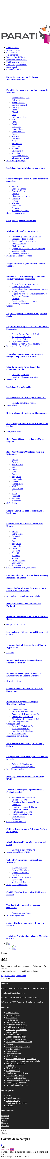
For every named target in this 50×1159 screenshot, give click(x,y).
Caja (12, 1149)
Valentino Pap (17, 151)
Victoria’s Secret (18, 560)
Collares (15, 193)
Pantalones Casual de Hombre (19, 256)
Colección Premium (14, 69)
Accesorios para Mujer (15, 160)
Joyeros (15, 201)
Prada (14, 141)
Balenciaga (16, 100)
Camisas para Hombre (21, 286)
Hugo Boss (16, 476)
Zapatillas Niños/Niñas (21, 336)
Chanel (15, 112)
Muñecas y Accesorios (21, 877)
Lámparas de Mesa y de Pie (23, 766)
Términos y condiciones (16, 64)
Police (14, 491)
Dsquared (16, 536)
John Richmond (18, 131)
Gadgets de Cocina (20, 809)
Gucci (14, 124)
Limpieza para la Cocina (22, 814)
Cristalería (16, 819)
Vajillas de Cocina (19, 800)
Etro (13, 119)
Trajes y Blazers (18, 291)
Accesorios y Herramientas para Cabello (23, 596)
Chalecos (15, 298)
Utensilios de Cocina (15, 769)
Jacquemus (16, 126)
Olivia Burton (17, 488)
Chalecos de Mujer (20, 246)
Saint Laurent (17, 146)
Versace (15, 558)
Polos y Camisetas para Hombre (25, 284)
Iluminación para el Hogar (17, 736)
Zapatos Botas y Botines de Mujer (26, 334)
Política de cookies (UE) (16, 60)
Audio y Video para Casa (22, 712)
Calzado (9, 306)
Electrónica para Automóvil (23, 850)
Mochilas (15, 203)
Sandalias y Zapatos (20, 296)
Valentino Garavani (20, 155)
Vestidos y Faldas (19, 251)
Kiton (14, 134)
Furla (14, 472)
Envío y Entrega (13, 1100)
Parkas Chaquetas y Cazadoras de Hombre (30, 289)
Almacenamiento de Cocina (23, 797)
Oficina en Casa (13, 724)
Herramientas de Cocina (22, 812)
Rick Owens (17, 143)
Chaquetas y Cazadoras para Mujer (26, 236)
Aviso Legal (11, 67)
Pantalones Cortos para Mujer (24, 241)
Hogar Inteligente (13, 681)
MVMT (15, 486)
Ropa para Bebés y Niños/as (18, 346)
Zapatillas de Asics (19, 339)
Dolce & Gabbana (19, 117)
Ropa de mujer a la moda (16, 213)
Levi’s (14, 548)
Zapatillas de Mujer (20, 341)
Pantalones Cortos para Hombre (25, 301)
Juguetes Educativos (20, 870)
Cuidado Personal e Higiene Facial (21, 568)
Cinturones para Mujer (21, 196)
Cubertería (16, 804)
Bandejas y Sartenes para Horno (25, 802)
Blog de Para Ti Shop (15, 57)
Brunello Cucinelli (19, 105)
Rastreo (9, 1105)
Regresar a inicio (8, 975)
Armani (15, 462)
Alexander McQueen (20, 98)
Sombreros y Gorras (20, 210)
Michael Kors (17, 484)
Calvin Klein (17, 534)
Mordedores (17, 880)
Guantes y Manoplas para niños (25, 377)
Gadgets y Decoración (15, 624)
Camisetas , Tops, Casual (22, 239)
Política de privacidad (15, 62)
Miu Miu (15, 136)
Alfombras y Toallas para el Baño (26, 719)
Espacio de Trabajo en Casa (23, 726)
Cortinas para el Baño (21, 721)
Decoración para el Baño (22, 716)
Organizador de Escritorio (22, 731)
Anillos (15, 186)
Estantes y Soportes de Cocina (24, 807)
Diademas (16, 198)
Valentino (16, 153)
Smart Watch (11, 405)
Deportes (10, 653)
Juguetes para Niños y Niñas (18, 852)
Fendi (14, 122)
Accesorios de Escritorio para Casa (26, 714)
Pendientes (16, 206)
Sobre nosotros (12, 47)
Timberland (16, 501)
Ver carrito (5, 1149)
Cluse (14, 469)
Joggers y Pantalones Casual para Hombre (29, 294)
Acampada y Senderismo (16, 884)
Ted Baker (16, 498)
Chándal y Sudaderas (21, 303)
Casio (14, 467)
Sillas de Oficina (19, 733)
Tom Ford (16, 148)
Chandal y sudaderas (20, 253)
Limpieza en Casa (19, 709)
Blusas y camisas (19, 244)
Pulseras (15, 208)
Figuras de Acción (19, 868)
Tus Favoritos (12, 55)
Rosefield (16, 496)
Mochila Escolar (13, 379)
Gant (14, 539)
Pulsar (14, 493)
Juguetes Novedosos (20, 872)
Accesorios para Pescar (21, 913)
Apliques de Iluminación (22, 764)
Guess (14, 474)
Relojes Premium (13, 431)
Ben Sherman (17, 464)
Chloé (14, 110)
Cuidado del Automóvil (16, 821)
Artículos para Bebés (20, 374)
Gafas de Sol (11, 503)
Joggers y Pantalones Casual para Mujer (28, 248)
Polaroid (15, 553)
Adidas (15, 459)
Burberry (15, 107)
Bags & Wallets (18, 191)
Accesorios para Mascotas (17, 915)
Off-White (16, 139)
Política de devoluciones (16, 1103)
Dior (14, 114)
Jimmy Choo (17, 129)
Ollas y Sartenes (18, 817)
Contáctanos (11, 52)
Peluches (15, 875)
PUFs (8, 1096)
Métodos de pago (13, 1098)
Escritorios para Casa (20, 728)
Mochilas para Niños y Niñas (24, 403)
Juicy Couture (17, 479)
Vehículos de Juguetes (21, 882)
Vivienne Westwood (20, 158)
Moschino (16, 551)
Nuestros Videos (13, 50)
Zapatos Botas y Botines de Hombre (27, 344)
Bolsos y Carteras (19, 189)
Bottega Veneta (18, 102)
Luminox (15, 481)
